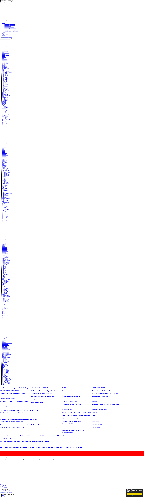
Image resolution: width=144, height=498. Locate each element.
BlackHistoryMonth (5, 68)
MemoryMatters (5, 259)
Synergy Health (5, 338)
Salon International (5, 313)
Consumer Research (5, 126)
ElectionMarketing (5, 170)
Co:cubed (4, 115)
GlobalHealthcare (5, 195)
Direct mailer (4, 162)
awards (3, 56)
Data (3, 148)
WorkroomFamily (5, 377)
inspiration (4, 227)
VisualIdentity (4, 360)
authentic (3, 54)
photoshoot (4, 283)
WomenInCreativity (5, 371)
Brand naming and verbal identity (10, 9)
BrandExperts (4, 82)
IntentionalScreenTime (6, 229)
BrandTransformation (6, 95)
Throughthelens (5, 348)
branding (3, 85)
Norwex (3, 271)
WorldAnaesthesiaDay (6, 380)
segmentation (4, 320)
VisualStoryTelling (5, 361)
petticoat (3, 277)
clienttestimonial (5, 112)
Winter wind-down (5, 369)
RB (2, 303)
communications (5, 117)
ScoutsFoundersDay (5, 317)
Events (3, 178)
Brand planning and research (9, 5)
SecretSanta (4, 319)
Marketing (4, 252)
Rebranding (4, 306)
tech (3, 341)
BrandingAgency (5, 86)
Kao (3, 232)
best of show (4, 67)
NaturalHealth (4, 264)
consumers (4, 127)
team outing (4, 340)
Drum (3, 164)
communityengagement (6, 118)
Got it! (134, 494)
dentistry (3, 150)
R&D (3, 302)
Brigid (3, 96)
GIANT (3, 191)
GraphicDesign (5, 200)
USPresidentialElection (6, 357)
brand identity (4, 76)
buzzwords (4, 102)
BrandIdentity (4, 83)
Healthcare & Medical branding (7, 206)
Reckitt (3, 307)
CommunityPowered (6, 119)
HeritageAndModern (6, 209)
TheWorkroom (4, 347)
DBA (3, 149)
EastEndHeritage (5, 168)
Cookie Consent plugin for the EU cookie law (134, 495)
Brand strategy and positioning (9, 6)
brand (3, 70)
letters (3, 242)
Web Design (4, 364)
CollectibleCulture (5, 116)
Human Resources (5, 211)
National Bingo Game (6, 262)
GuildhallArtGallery (5, 202)
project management (5, 289)
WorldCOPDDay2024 (6, 381)
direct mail (4, 161)
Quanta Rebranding (5, 301)
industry (3, 223)
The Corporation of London (7, 343)
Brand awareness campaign (7, 72)
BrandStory (4, 92)
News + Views (5, 16)
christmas (4, 108)
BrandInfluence (5, 84)
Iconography (4, 218)
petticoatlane (4, 280)
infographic (4, 224)
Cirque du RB (4, 110)
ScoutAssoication (5, 315)
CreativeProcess (5, 145)
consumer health (5, 125)
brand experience (5, 74)
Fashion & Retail (5, 182)
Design (3, 152)
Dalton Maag (4, 147)
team (3, 339)
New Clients (4, 265)
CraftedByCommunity (6, 136)
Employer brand (5, 173)
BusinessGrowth (5, 100)
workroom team (5, 376)
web (3, 363)
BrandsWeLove (5, 94)
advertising (4, 48)
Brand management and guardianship (11, 31)
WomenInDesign (5, 372)
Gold (3, 196)
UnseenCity (4, 356)
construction (4, 121)
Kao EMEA (4, 233)
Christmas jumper (5, 109)
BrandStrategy (4, 93)
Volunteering (4, 362)
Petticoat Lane (4, 278)
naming (3, 261)
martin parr (4, 254)
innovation (4, 225)
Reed (3, 309)
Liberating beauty (5, 243)
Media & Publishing (5, 256)
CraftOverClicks (5, 137)
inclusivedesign (5, 222)
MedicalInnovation (5, 257)
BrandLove (4, 87)
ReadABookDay (5, 304)
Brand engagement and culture (9, 10)
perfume (3, 276)
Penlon (3, 275)
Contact (3, 17)
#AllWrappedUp (5, 41)
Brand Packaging (5, 77)
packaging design (5, 274)
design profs (4, 153)
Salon (3, 312)
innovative (4, 226)
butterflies (4, 101)
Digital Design (4, 160)
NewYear (4, 270)
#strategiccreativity (5, 42)
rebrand (3, 305)
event (3, 177)
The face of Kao (5, 344)
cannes (3, 104)
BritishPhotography (5, 97)
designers (4, 154)
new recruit (4, 267)
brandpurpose (4, 89)
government (4, 197)
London (3, 246)
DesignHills (4, 156)
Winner (3, 368)
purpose (3, 294)
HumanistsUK (4, 217)
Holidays (3, 210)
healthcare (4, 205)
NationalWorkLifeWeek (6, 263)
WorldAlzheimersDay (6, 378)
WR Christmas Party (6, 383)
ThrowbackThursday (6, 349)
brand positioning (5, 78)
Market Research (5, 251)
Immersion (4, 221)
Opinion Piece (4, 272)
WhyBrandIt (4, 366)
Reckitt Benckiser (5, 308)
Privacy (3, 496)
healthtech (4, 207)
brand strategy (4, 80)
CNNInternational (5, 114)
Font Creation (4, 186)
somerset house (5, 328)
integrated (4, 228)
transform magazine (5, 352)
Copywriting (4, 130)
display (3, 163)
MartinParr (4, 255)
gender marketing (5, 190)
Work (3, 33)
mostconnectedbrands (6, 260)
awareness (4, 57)
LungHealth (4, 250)
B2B (3, 58)
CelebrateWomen (5, 106)
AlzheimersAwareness (6, 49)
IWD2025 (4, 231)
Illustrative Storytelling (6, 220)
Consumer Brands (5, 123)
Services (3, 4)
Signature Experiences (6, 322)
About (3, 32)
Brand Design (4, 73)
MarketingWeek (5, 253)
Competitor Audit (5, 120)
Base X (3, 61)
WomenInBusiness (5, 370)
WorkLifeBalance (5, 373)
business (3, 98)
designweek (4, 158)
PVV (3, 297)
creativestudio (4, 146)
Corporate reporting (5, 133)
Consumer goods (5, 124)
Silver (3, 323)
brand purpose (4, 79)
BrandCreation (4, 81)
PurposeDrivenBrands (6, 296)
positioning (4, 286)
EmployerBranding (5, 175)
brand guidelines (5, 75)
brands (3, 91)
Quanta (3, 298)
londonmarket (4, 248)
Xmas (3, 384)
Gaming (3, 189)
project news (4, 290)
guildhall (3, 201)
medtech (3, 258)
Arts (3, 52)
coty (3, 134)
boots (3, 69)
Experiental (4, 181)
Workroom (4, 375)
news (3, 269)
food (3, 187)
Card (3, 105)
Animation (4, 50)
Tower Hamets (4, 351)
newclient (4, 268)
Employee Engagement (6, 172)
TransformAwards (5, 353)
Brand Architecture (5, 71)
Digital (3, 159)
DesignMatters (4, 157)
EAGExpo (4, 166)
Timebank (4, 350)
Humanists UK (5, 216)
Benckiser (4, 64)
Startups (3, 330)
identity (3, 219)
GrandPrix (4, 199)
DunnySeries (4, 165)
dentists (3, 151)
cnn (3, 113)
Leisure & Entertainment (6, 241)
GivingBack (4, 192)
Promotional (4, 292)
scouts (3, 316)
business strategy (5, 99)
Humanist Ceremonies (6, 213)
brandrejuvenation (5, 90)
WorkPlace (4, 374)
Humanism (4, 212)
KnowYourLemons (5, 235)
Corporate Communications (7, 131)
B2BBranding (4, 59)
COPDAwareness (5, 129)
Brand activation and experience (10, 30)
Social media (4, 326)
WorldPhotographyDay (6, 382)
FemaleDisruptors (5, 183)
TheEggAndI (4, 346)
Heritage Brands (5, 208)
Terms (3, 495)
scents (3, 314)
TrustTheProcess (5, 355)
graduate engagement (6, 198)
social (3, 324)
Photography (4, 282)
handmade (4, 203)
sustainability (4, 337)
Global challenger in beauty (7, 193)
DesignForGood (5, 155)
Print (3, 287)
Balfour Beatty (4, 60)
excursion (4, 179)
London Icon (4, 247)
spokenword (4, 329)
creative (3, 138)
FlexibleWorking (5, 185)
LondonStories (4, 249)
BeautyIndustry (5, 63)
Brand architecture (7, 7)
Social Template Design (6, 327)
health (3, 204)
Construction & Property (6, 122)
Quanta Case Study (5, 299)
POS (3, 285)
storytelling (4, 331)
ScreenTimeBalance (5, 318)
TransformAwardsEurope (6, 354)
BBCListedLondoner (6, 62)
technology (4, 342)
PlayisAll (4, 284)
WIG (3, 367)
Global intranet (5, 194)
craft (3, 135)
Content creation (5, 128)
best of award (4, 66)
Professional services (6, 288)
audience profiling (5, 53)
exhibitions (4, 180)
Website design (5, 365)
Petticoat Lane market (6, 279)
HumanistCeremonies (6, 215)
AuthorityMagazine (5, 55)
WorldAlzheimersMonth (6, 379)
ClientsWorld (4, 111)
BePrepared (4, 65)
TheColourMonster (5, 345)
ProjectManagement (5, 291)
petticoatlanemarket (5, 281)
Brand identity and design (9, 8)
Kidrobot (3, 234)
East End (3, 167)
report (3, 310)
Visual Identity (4, 359)
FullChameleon (5, 188)
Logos (3, 245)
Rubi (3, 311)
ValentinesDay (4, 358)
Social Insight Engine (6, 325)
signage (3, 321)
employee (4, 171)
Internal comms (5, 230)
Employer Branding (5, 174)
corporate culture (5, 132)
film (3, 184)
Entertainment (4, 176)
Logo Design (4, 244)
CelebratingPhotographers (6, 107)
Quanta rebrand (5, 300)
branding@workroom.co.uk (5, 490)
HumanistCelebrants (5, 214)
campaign (4, 103)
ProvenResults (4, 293)
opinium (3, 273)
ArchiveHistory (5, 51)
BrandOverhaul (5, 88)
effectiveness (4, 169)
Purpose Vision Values (6, 295)
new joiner (4, 266)
